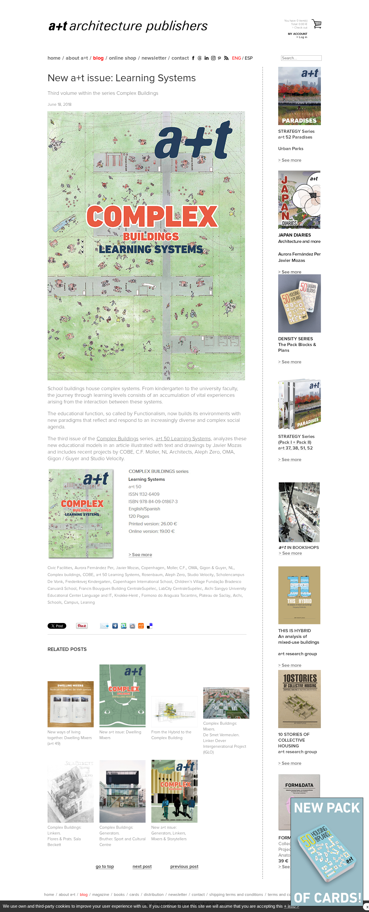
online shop (122, 58)
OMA (192, 568)
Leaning (88, 603)
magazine (100, 895)
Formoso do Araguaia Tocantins (169, 596)
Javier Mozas (127, 568)
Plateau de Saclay (214, 596)
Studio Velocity (200, 575)
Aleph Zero (175, 575)
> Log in (301, 37)
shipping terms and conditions (236, 895)
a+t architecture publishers (135, 26)
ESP (249, 58)
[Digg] (115, 627)
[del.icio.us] (150, 627)
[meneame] (141, 627)
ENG (236, 58)
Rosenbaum (152, 575)
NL (231, 568)
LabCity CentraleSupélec (180, 589)
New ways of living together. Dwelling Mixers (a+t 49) (70, 738)
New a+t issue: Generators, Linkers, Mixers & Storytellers (169, 833)
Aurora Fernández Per (94, 568)
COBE (88, 575)
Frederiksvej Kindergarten (87, 582)
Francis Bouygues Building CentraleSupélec (117, 589)
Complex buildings (64, 575)
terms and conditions (286, 895)
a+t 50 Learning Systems (117, 575)
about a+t (77, 58)
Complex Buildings (137, 93)
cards (134, 895)
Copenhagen (152, 568)
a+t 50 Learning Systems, (184, 438)
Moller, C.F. (176, 568)
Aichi (237, 596)
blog (98, 58)
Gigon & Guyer (213, 568)
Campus (71, 603)
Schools (54, 603)
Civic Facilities (60, 568)
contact (180, 58)
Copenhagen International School (142, 582)
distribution (154, 895)
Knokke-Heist (126, 596)
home (54, 58)
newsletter (154, 58)
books (119, 895)
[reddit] (132, 627)
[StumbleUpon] (124, 627)
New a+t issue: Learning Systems (122, 78)
